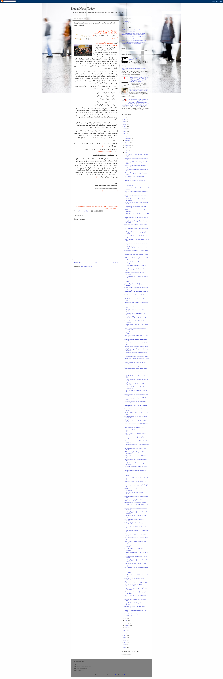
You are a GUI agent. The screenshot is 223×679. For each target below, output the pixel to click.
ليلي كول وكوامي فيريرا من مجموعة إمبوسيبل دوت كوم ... (136, 262)
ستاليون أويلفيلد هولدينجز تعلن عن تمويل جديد (137, 58)
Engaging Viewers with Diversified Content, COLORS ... (135, 433)
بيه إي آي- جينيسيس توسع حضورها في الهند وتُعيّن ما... (135, 310)
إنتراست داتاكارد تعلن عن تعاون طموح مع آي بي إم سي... (136, 567)
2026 (124, 117)
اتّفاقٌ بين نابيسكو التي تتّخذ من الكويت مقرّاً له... (136, 356)
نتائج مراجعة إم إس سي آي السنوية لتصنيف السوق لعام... (135, 592)
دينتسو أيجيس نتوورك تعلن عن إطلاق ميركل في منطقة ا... (136, 277)
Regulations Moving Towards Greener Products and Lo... (135, 482)
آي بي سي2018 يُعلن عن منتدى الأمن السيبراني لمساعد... (136, 505)
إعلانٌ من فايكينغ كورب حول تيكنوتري (133, 500)
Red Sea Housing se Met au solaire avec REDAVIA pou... (136, 195)
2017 (124, 630)
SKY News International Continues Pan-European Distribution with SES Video (134, 30)
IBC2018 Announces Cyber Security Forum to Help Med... (135, 508)
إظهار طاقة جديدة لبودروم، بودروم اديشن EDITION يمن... (134, 383)
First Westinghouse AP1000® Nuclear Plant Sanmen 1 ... (135, 545)
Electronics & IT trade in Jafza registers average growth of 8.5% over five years (138, 89)
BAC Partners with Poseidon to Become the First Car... (136, 243)
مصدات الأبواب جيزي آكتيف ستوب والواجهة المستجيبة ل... (135, 448)
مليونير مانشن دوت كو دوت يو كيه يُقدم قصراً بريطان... (135, 368)
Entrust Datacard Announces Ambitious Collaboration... (134, 571)
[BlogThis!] (97, 211)
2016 (124, 633)
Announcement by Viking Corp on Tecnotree (135, 502)
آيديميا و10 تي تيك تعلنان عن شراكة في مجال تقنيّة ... (135, 173)
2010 (124, 647)
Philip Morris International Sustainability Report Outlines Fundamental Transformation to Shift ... (133, 33)
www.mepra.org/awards (100, 146)
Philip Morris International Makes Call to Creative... (134, 519)
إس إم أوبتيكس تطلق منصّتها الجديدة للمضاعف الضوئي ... (136, 413)
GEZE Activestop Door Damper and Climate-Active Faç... (135, 452)
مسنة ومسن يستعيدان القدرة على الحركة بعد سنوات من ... (135, 463)
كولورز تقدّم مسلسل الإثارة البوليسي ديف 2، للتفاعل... (135, 430)
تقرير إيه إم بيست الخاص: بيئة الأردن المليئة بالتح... (135, 610)
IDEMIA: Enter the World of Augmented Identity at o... (136, 538)
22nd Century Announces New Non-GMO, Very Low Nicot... (136, 336)
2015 (124, 635)
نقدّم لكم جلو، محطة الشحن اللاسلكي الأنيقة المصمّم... (135, 232)
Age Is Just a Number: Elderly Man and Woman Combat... (135, 467)
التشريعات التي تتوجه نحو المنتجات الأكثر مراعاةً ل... (136, 478)
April (126, 620)
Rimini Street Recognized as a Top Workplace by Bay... (136, 192)
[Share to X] (98, 211)
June (126, 152)
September (127, 145)
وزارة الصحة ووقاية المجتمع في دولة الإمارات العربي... (135, 269)
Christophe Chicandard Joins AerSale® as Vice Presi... (135, 225)
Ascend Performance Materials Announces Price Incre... (136, 496)
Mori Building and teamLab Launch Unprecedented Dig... (133, 585)
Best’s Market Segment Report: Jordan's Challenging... (134, 614)
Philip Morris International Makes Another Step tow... (136, 228)
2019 (124, 133)
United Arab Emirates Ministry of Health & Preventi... (134, 273)
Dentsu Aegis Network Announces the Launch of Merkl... (136, 280)
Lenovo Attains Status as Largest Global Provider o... (136, 424)
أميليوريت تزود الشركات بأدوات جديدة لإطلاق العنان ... (135, 339)
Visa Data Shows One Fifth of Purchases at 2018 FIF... (136, 158)
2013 (124, 640)
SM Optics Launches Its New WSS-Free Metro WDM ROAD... (135, 416)
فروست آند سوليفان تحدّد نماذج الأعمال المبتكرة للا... (136, 291)
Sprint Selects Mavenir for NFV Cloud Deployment (134, 40)
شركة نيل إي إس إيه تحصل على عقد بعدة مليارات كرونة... (134, 180)
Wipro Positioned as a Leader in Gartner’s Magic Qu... (136, 530)
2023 (124, 124)
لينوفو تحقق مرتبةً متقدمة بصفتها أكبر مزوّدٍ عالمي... (135, 420)
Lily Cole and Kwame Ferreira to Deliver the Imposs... (135, 265)
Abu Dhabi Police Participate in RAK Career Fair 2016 (134, 68)
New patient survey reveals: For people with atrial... (135, 306)
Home (96, 263)
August (127, 147)
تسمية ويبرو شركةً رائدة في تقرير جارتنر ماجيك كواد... (136, 527)
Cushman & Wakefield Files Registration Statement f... (134, 579)
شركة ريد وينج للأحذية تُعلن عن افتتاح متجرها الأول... (135, 376)
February (127, 625)
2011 (124, 645)
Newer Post (77, 263)
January (127, 627)
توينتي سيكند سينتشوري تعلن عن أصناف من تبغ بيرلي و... (136, 332)
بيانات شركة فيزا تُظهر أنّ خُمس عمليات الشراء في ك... (136, 155)
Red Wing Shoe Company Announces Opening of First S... (136, 379)
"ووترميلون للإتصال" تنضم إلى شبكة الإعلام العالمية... (135, 437)
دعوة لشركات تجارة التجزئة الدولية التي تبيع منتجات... (135, 362)
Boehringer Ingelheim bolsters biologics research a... (136, 523)
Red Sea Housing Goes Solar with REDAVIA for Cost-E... (136, 203)
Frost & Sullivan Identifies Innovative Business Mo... (135, 295)
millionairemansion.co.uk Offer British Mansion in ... (136, 372)
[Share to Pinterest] (102, 211)
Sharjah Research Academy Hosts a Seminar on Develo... (135, 474)
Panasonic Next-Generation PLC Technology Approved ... (135, 166)
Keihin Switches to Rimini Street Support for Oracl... (135, 599)
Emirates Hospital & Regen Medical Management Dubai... (136, 409)
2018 (124, 136)
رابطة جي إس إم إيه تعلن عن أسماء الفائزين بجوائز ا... (135, 247)
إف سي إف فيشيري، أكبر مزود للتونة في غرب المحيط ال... (136, 349)
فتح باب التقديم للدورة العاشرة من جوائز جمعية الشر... (136, 398)
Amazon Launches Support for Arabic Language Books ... (136, 394)
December (127, 138)
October (127, 143)
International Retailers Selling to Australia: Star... (136, 366)
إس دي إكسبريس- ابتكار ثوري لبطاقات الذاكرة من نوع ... (136, 254)
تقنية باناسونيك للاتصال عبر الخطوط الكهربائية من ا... (135, 162)
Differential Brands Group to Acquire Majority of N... (136, 217)
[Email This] (95, 211)
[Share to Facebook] (100, 211)
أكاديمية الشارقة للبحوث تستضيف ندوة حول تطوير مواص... (135, 470)
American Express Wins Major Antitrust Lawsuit (136, 346)
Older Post (114, 263)
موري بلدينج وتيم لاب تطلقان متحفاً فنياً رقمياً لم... (136, 582)
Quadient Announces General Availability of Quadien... (135, 321)
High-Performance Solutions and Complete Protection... (134, 489)
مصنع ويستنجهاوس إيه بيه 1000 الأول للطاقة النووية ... (135, 542)
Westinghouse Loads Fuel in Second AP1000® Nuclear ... (135, 556)
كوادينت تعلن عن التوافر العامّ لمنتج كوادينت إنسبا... (135, 317)
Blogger (126, 674)
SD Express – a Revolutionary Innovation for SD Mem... (136, 258)
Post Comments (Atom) (86, 266)
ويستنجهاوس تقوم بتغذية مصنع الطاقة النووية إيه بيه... (136, 553)
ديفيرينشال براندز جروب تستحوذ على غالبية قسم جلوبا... (136, 214)
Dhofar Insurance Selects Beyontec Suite (134, 427)
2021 (124, 129)
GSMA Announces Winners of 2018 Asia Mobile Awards (136, 251)
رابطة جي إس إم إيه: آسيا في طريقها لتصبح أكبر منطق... (136, 284)
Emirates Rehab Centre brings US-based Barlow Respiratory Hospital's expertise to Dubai (133, 42)
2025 (124, 119)
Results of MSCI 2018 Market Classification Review (135, 596)
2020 (124, 131)
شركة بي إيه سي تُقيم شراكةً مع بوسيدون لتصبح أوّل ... (136, 240)
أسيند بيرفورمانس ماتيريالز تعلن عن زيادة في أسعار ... (135, 493)
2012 (124, 642)
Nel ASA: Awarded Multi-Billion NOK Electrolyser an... (134, 184)
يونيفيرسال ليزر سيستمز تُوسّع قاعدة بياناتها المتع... (135, 456)
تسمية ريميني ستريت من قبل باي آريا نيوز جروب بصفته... (136, 188)
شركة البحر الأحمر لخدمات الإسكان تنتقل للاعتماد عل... (134, 199)
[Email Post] (92, 211)
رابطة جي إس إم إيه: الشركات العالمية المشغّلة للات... (136, 325)
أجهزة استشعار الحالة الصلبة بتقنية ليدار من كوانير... (135, 603)
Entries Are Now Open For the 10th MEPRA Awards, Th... (135, 402)
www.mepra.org (92, 177)
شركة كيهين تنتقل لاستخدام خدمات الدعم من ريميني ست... (135, 588)
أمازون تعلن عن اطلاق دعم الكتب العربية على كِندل (135, 391)
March (126, 623)
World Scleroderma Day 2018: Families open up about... (136, 169)
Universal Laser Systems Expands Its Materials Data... (135, 459)
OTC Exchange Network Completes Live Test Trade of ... (135, 210)
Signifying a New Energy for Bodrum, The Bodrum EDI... (134, 387)
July (126, 150)
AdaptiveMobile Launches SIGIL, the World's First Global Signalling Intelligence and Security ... (134, 37)
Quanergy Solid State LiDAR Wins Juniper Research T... (134, 607)
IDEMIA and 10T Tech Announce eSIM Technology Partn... (134, 177)
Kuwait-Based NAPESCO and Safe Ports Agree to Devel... (136, 359)
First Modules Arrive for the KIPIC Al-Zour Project (135, 516)
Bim (116, 674)
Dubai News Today (83, 8)
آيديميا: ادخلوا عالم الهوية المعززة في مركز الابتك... (135, 534)
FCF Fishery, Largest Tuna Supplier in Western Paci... (135, 353)
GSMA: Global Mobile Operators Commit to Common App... (135, 328)
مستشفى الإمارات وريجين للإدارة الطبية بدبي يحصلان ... (135, 405)
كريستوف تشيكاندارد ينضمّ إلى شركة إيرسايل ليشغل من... (135, 221)
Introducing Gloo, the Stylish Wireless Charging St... (136, 236)
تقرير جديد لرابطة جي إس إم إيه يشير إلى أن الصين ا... (135, 299)
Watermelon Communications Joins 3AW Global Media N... (136, 441)
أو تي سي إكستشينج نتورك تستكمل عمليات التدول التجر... (135, 206)
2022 (124, 126)
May (126, 618)
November (127, 140)
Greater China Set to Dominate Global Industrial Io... (136, 302)
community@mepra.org (104, 151)
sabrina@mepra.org (103, 190)
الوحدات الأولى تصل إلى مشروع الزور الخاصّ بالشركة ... (135, 512)
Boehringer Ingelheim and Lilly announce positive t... (136, 445)
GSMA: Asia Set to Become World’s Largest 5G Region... (136, 288)
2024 (124, 122)
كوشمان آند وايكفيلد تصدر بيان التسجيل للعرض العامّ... (136, 575)
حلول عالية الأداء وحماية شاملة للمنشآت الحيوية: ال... (136, 485)
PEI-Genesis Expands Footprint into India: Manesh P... (134, 314)
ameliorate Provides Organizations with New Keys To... (136, 343)
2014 (124, 637)
